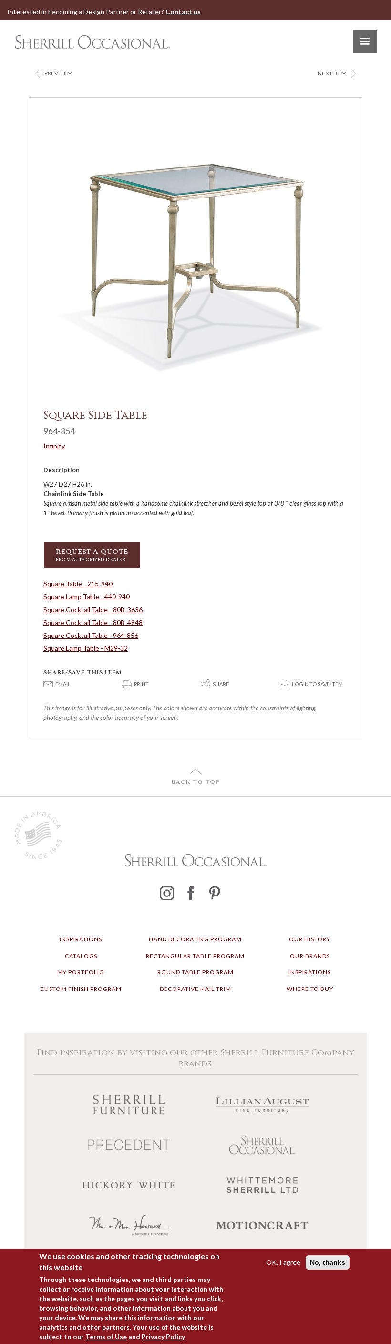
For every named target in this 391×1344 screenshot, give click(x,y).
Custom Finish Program (81, 988)
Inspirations (81, 939)
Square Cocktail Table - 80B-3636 (93, 609)
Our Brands (310, 955)
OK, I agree (283, 1262)
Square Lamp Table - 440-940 (86, 597)
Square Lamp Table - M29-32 (85, 648)
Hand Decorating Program (195, 939)
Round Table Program (195, 972)
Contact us (183, 12)
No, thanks (327, 1262)
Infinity (54, 446)
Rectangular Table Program (195, 955)
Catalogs (81, 955)
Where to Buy (310, 988)
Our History (309, 939)
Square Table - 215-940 (78, 584)
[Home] (92, 42)
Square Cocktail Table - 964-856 (90, 635)
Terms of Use (106, 1337)
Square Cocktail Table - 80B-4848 (93, 622)
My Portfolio (80, 972)
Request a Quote (92, 555)
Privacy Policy (163, 1337)
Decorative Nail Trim (195, 988)
